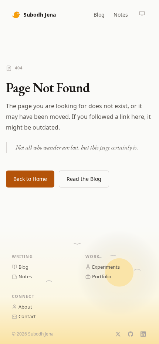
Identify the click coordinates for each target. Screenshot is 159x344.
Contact (27, 316)
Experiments (106, 267)
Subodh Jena (40, 14)
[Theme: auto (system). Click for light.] (142, 14)
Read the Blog (84, 178)
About (25, 306)
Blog (99, 14)
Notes (121, 14)
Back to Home (30, 178)
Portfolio (101, 276)
